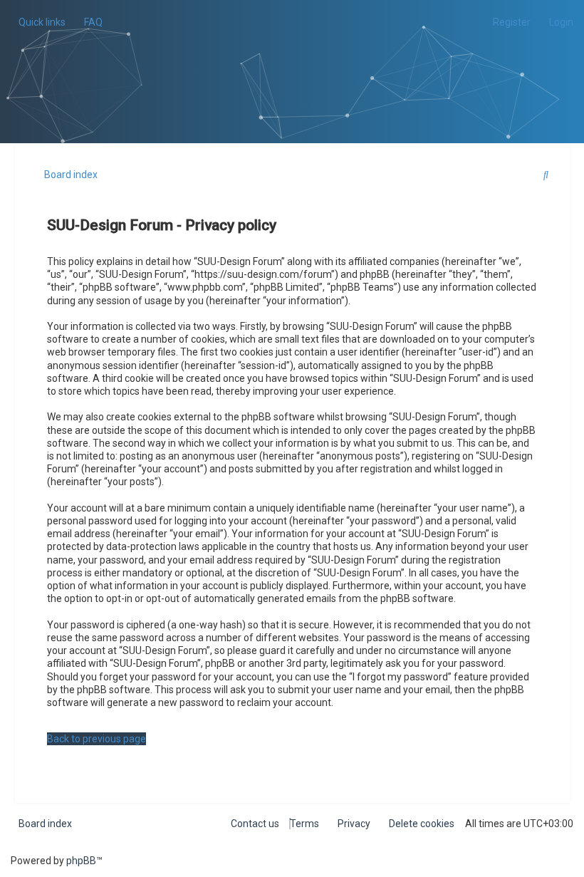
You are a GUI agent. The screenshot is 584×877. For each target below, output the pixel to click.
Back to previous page (96, 738)
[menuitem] (89, 22)
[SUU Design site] (292, 54)
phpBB (81, 860)
